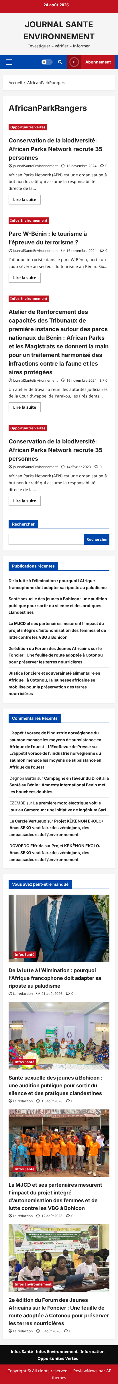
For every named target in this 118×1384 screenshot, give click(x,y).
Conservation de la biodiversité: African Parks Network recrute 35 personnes (55, 149)
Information (92, 1351)
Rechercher (23, 524)
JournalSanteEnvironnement (35, 165)
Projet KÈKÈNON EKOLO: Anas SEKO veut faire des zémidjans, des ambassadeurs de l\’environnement (56, 828)
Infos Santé (24, 954)
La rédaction (23, 993)
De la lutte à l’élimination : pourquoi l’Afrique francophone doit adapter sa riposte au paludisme (55, 978)
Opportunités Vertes (27, 127)
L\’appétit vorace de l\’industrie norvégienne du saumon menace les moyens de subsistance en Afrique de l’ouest (55, 760)
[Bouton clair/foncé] (47, 62)
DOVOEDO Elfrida (26, 845)
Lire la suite (27, 200)
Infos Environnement (28, 220)
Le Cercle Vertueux (27, 821)
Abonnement (98, 61)
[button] (9, 62)
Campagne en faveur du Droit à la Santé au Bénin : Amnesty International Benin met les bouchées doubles (59, 785)
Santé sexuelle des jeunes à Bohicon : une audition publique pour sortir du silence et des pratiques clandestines (58, 605)
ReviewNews (85, 1370)
